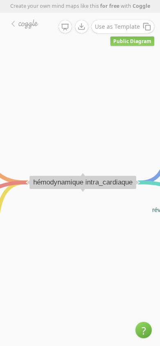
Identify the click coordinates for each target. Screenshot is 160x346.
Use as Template (117, 26)
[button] (143, 330)
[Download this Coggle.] (81, 26)
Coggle (141, 5)
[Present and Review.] (65, 27)
